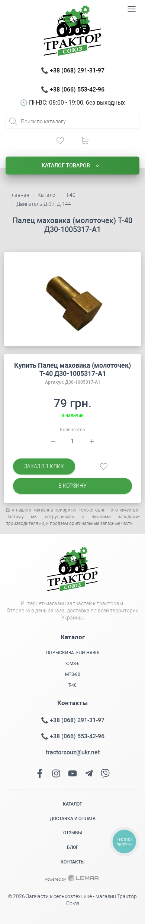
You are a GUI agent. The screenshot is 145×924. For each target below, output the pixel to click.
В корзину (72, 486)
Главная (19, 195)
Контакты (72, 862)
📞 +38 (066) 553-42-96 (72, 89)
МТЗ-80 (72, 674)
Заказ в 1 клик (44, 466)
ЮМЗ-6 (72, 663)
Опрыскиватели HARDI (72, 652)
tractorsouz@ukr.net (73, 752)
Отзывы (72, 832)
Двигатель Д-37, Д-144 (43, 204)
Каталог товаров (66, 166)
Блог (72, 847)
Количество (72, 429)
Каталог (48, 195)
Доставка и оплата (73, 818)
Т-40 (70, 195)
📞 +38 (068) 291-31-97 (72, 70)
